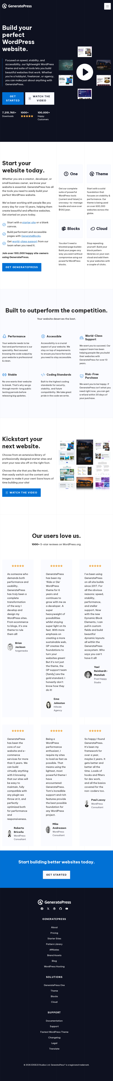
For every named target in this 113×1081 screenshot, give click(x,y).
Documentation (54, 1020)
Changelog (54, 1037)
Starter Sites (54, 938)
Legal (54, 1043)
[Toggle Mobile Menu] (107, 6)
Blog (54, 960)
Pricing (54, 933)
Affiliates (54, 949)
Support (54, 1026)
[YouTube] (66, 908)
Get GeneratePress (22, 267)
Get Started (13, 98)
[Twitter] (48, 908)
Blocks (54, 996)
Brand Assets (54, 955)
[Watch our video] (84, 73)
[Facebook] (42, 908)
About (54, 927)
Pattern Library (54, 944)
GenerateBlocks (31, 236)
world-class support (24, 241)
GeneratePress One (54, 985)
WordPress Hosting (54, 966)
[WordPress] (54, 908)
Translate (54, 1048)
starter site (29, 222)
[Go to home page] (17, 7)
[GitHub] (60, 908)
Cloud (54, 1002)
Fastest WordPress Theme (54, 1032)
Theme (54, 990)
